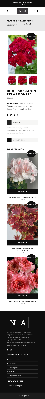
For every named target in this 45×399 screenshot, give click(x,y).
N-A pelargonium (13, 24)
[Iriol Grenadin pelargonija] (22, 54)
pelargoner (18, 106)
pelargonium (17, 109)
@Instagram (18, 386)
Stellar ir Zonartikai (26, 103)
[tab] (22, 122)
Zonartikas (27, 109)
